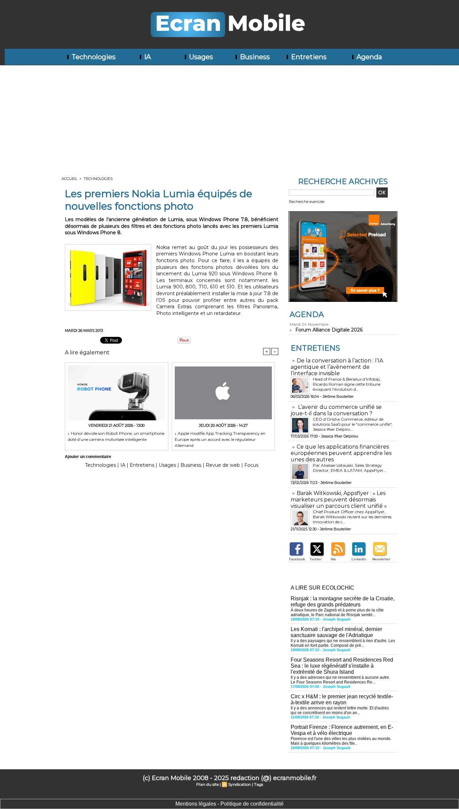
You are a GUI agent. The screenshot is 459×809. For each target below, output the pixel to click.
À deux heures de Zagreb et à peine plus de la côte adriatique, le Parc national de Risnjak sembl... (337, 612)
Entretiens (308, 57)
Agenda (368, 57)
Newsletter (381, 559)
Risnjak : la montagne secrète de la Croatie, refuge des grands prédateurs (342, 601)
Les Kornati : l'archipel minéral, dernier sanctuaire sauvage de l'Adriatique (336, 632)
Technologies (93, 57)
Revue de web (223, 465)
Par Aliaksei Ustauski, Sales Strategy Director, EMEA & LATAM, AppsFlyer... (349, 468)
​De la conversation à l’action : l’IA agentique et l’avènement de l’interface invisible (337, 367)
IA (146, 57)
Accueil (69, 178)
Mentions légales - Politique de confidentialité (229, 804)
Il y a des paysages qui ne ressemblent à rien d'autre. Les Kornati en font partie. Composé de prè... (343, 643)
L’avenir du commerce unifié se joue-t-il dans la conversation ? (336, 410)
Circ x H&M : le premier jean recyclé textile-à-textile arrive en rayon (342, 699)
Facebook (297, 559)
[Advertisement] (229, 116)
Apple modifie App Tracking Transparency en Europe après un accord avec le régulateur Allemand (220, 439)
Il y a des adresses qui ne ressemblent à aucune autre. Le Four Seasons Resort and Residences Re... (340, 679)
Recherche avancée (306, 201)
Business (254, 57)
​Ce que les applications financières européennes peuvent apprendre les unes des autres (341, 453)
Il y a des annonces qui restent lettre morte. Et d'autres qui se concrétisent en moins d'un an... (340, 710)
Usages (200, 57)
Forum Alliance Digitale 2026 (329, 330)
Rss (333, 559)
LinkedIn (358, 559)
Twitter (316, 559)
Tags (258, 784)
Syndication (239, 784)
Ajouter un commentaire (88, 456)
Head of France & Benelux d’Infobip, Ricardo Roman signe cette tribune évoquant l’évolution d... (347, 384)
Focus (251, 465)
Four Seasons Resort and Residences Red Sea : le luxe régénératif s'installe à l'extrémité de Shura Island (342, 666)
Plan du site (207, 784)
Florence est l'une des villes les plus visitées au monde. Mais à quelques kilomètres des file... (341, 741)
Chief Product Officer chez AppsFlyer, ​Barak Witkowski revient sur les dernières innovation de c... (352, 516)
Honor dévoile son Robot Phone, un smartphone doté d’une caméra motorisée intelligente (116, 436)
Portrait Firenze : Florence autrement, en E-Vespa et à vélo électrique (342, 730)
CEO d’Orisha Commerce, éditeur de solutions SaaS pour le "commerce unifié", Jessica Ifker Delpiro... (352, 424)
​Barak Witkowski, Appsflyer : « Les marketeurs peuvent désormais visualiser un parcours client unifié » (339, 499)
